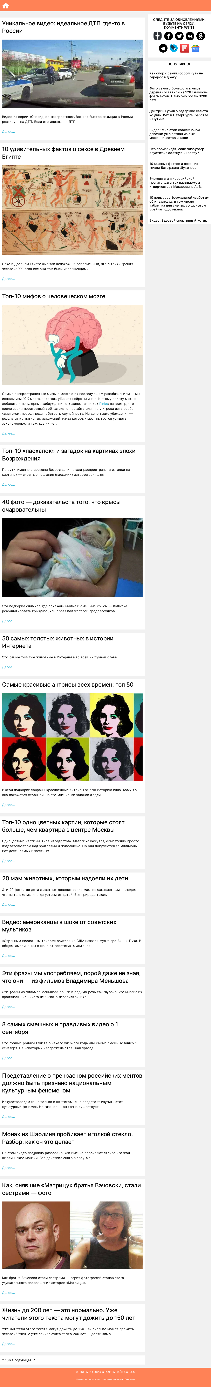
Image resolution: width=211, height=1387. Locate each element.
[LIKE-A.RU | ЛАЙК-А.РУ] (6, 5)
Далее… (8, 131)
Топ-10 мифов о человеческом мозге (53, 296)
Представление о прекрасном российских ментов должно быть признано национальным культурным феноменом (72, 1083)
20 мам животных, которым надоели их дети (65, 878)
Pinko (103, 404)
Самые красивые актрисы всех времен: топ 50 (68, 684)
